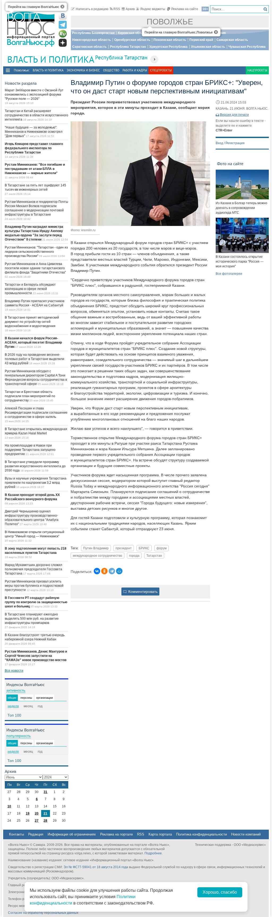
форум (161, 548)
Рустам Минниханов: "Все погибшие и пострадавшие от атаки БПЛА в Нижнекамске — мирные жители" (35, 169)
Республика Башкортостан (93, 33)
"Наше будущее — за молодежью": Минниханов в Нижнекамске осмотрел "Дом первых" (33, 132)
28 (45, 820)
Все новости (14, 670)
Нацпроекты (257, 70)
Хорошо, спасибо (220, 892)
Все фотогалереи (229, 274)
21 (45, 813)
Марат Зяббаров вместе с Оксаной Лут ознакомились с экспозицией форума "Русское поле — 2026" (34, 94)
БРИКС (144, 548)
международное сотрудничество (97, 555)
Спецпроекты (161, 70)
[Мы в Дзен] (63, 43)
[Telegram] (112, 571)
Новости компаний (246, 834)
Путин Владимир (96, 548)
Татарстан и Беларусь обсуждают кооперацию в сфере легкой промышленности (30, 289)
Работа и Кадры (134, 70)
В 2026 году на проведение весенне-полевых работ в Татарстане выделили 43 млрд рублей (34, 359)
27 (37, 820)
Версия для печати (234, 115)
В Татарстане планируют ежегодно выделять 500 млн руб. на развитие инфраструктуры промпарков (32, 618)
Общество (111, 70)
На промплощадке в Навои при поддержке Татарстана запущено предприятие (30, 450)
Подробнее (153, 853)
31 (45, 792)
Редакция (35, 834)
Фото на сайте (230, 163)
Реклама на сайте (184, 9)
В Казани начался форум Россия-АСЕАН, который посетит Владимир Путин (33, 342)
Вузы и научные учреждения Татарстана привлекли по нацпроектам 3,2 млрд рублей (35, 483)
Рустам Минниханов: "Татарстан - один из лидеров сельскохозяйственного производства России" (36, 252)
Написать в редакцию (92, 9)
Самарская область (232, 40)
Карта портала (160, 834)
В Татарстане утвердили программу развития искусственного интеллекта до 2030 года (35, 466)
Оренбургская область (132, 40)
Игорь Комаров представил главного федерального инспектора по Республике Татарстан (34, 148)
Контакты (16, 834)
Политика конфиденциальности (201, 834)
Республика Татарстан (128, 47)
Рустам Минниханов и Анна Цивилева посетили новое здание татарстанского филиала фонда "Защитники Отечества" (35, 268)
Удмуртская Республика (168, 47)
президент (124, 548)
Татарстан (154, 555)
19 (27, 813)
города (134, 555)
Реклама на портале (116, 834)
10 (9, 806)
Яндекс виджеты (152, 9)
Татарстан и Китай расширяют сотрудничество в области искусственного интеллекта (36, 115)
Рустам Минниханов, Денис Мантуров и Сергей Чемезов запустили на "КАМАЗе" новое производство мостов (36, 656)
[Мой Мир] (119, 571)
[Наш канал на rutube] (63, 34)
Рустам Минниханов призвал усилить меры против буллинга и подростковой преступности (34, 586)
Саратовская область (89, 47)
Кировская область (133, 33)
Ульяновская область (208, 47)
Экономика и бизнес (83, 70)
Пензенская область (170, 40)
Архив (130, 9)
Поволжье (170, 21)
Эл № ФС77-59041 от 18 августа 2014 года (95, 867)
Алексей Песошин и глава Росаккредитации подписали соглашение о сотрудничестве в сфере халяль (36, 412)
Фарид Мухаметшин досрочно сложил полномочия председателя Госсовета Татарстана (33, 569)
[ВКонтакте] (97, 571)
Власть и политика (48, 70)
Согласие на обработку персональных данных (43, 913)
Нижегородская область (91, 40)
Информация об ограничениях (72, 834)
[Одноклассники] (104, 571)
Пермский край (201, 40)
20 (37, 813)
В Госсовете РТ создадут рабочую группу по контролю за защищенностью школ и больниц (36, 602)
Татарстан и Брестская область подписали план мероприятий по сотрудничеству (30, 396)
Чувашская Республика (247, 47)
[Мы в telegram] (63, 25)
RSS (116, 9)
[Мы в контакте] (63, 16)
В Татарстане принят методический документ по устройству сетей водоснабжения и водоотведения (32, 322)
